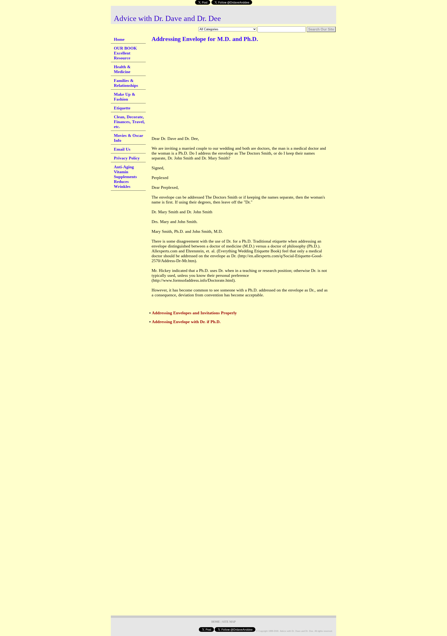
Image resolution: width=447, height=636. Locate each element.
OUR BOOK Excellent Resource (125, 53)
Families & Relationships (126, 83)
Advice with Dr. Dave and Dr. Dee (167, 18)
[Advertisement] (236, 60)
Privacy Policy (127, 158)
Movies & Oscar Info (128, 138)
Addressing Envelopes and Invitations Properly (194, 313)
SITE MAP (229, 621)
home (215, 621)
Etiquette (122, 108)
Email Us (122, 149)
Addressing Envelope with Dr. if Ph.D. (186, 321)
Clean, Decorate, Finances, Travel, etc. (129, 122)
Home (119, 39)
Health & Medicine (122, 69)
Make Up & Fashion (124, 96)
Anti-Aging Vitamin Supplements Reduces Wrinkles (125, 177)
